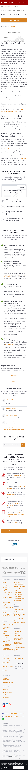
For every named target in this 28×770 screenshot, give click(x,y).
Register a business (8, 624)
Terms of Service (13, 756)
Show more (14, 375)
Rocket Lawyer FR (8, 716)
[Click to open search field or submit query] (19, 2)
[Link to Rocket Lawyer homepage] (7, 2)
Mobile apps (6, 602)
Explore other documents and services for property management (14, 428)
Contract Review (7, 595)
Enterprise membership (6, 659)
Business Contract (19, 586)
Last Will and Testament (17, 632)
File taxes (5, 600)
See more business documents (19, 599)
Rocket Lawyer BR (9, 719)
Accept (18, 767)
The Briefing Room (7, 607)
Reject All (6, 767)
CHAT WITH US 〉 (19, 658)
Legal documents (7, 590)
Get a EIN (5, 631)
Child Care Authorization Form (18, 643)
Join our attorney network (7, 667)
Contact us (5, 697)
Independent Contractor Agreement (18, 590)
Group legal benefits (5, 663)
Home (4, 582)
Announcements (7, 692)
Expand (22, 187)
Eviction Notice (9, 344)
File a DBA (5, 637)
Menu (24, 2)
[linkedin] (7, 705)
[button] (2, 6)
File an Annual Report (6, 640)
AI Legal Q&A (6, 587)
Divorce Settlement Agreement (19, 638)
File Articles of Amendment (6, 645)
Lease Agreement (19, 609)
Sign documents (7, 592)
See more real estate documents (19, 621)
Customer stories (7, 682)
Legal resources (7, 605)
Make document (14, 20)
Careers (4, 670)
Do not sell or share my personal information (8, 613)
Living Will (17, 635)
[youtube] (3, 706)
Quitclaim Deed (18, 618)
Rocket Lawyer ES (20, 713)
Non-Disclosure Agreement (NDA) (19, 583)
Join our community (5, 679)
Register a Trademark (5, 634)
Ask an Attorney (7, 597)
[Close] (26, 765)
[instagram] (10, 705)
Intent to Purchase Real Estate (19, 615)
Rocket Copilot (8, 149)
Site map (5, 610)
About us (5, 690)
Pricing (4, 585)
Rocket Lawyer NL (20, 716)
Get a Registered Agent (7, 627)
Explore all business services (7, 649)
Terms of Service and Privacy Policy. (15, 764)
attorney (23, 158)
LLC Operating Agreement (18, 595)
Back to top (14, 381)
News (4, 695)
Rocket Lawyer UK (9, 713)
